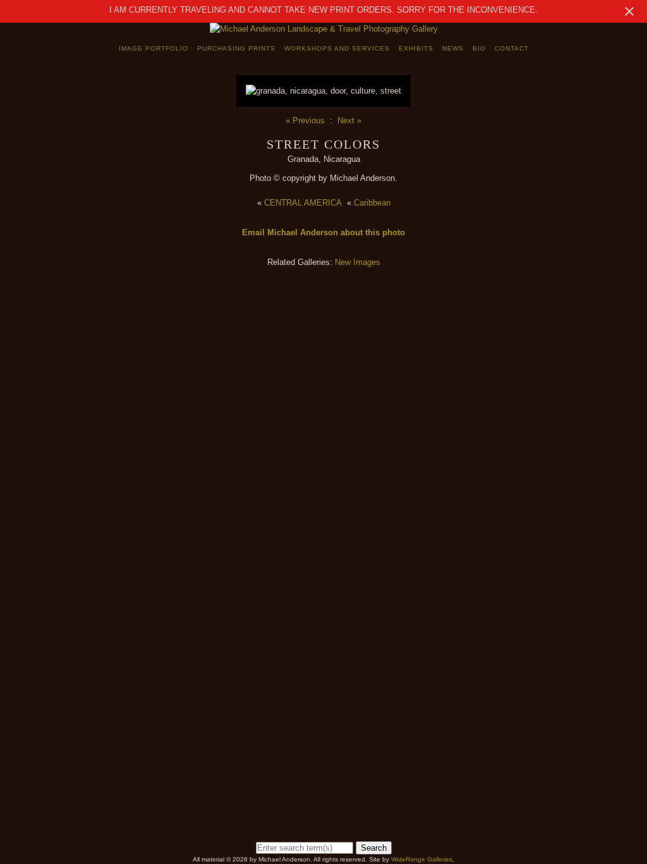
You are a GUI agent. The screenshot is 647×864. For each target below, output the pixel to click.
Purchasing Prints (236, 48)
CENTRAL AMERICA (303, 202)
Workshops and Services (337, 48)
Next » (349, 120)
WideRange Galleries (421, 859)
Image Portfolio (153, 48)
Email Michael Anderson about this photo (323, 232)
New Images (357, 262)
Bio (479, 48)
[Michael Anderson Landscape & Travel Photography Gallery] (324, 29)
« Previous (305, 120)
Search (374, 848)
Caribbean (372, 202)
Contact (512, 48)
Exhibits (416, 48)
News (453, 48)
